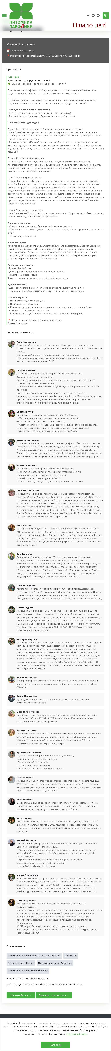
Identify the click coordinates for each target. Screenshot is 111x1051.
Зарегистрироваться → (54, 995)
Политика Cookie (77, 1034)
